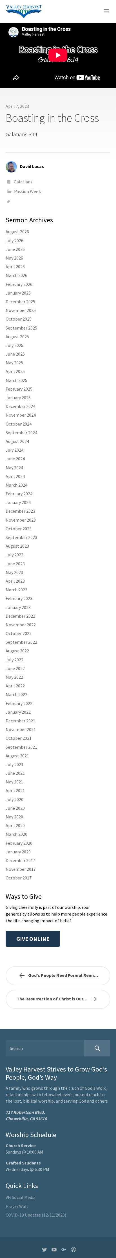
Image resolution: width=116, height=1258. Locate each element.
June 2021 (15, 773)
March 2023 (16, 589)
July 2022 (14, 659)
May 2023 (14, 572)
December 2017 (20, 860)
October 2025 (19, 319)
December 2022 (20, 616)
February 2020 (19, 843)
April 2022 (15, 685)
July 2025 (14, 345)
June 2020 (15, 808)
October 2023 (19, 528)
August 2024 (17, 441)
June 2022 (15, 668)
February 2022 (19, 703)
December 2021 (20, 720)
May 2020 (14, 817)
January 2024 (18, 502)
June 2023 (15, 563)
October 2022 (19, 633)
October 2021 (19, 738)
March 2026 (16, 275)
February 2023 (19, 598)
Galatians (23, 182)
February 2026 (19, 284)
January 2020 (18, 852)
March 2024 (16, 485)
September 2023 (21, 537)
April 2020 (15, 825)
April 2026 (15, 266)
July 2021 (14, 764)
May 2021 (14, 782)
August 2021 (17, 755)
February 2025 (19, 389)
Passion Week (27, 191)
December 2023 (20, 511)
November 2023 (21, 520)
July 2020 (14, 799)
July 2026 (14, 240)
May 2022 (14, 677)
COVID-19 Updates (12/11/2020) (36, 1215)
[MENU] (103, 11)
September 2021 (21, 747)
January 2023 (18, 607)
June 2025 (15, 354)
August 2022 (17, 650)
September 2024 (21, 432)
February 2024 (19, 493)
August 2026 (17, 231)
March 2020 (16, 834)
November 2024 (21, 415)
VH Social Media (20, 1197)
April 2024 (15, 476)
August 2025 (17, 336)
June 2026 (15, 249)
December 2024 (20, 406)
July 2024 (14, 450)
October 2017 (19, 878)
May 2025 (14, 362)
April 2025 (15, 371)
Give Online (32, 938)
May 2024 (14, 467)
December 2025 (20, 301)
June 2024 (15, 458)
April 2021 (15, 790)
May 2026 (14, 258)
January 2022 (18, 712)
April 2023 (15, 581)
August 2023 (17, 546)
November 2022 (21, 624)
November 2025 (21, 310)
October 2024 (19, 424)
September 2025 (21, 328)
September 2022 (21, 642)
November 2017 (21, 869)
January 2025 (18, 397)
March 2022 (16, 694)
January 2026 (18, 293)
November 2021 (21, 729)
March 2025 (16, 380)
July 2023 (14, 554)
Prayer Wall (17, 1206)
